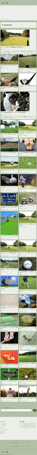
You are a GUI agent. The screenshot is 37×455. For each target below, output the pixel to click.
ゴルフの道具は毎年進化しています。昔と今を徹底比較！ (13, 112)
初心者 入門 (6, 155)
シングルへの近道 (7, 238)
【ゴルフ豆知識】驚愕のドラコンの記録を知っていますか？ (27, 272)
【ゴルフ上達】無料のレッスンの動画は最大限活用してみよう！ (27, 189)
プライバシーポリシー (22, 446)
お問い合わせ (28, 446)
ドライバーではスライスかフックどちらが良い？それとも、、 (9, 66)
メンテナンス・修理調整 (26, 71)
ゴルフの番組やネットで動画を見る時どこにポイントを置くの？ (27, 133)
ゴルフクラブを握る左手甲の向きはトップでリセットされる (27, 427)
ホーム (1, 19)
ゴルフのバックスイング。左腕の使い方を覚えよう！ (9, 253)
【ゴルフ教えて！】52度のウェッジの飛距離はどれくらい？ (27, 364)
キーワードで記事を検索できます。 (6, 407)
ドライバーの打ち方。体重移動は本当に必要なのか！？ (13, 47)
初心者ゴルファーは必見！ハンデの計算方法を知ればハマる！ (9, 269)
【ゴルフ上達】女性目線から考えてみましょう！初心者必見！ (9, 170)
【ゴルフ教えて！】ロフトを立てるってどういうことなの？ (9, 187)
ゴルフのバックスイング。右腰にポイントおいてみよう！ (27, 253)
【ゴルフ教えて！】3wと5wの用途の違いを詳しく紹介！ (9, 381)
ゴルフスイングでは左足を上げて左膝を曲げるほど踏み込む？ (28, 425)
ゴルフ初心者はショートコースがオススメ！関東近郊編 (9, 328)
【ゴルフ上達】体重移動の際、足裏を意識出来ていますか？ (27, 153)
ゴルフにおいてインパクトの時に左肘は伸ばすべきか (9, 398)
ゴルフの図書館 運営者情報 (14, 446)
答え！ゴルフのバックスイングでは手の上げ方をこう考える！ (27, 225)
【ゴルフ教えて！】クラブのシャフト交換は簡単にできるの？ (27, 347)
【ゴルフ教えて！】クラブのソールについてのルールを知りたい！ (9, 308)
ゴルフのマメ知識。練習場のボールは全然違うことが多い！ (9, 134)
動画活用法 (24, 135)
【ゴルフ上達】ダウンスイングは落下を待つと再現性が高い (27, 291)
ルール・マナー (7, 90)
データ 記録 (6, 68)
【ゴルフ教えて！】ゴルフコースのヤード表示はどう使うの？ (9, 207)
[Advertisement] (18, 11)
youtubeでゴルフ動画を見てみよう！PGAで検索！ (9, 364)
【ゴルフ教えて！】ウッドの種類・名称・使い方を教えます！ (27, 86)
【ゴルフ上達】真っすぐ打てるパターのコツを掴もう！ (9, 236)
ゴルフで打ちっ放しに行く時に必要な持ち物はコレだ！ (9, 153)
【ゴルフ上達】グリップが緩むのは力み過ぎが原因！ (9, 345)
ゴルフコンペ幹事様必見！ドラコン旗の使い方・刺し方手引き (9, 288)
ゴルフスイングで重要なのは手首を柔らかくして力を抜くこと (28, 424)
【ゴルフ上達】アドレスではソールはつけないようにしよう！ (27, 381)
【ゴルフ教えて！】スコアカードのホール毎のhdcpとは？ (26, 206)
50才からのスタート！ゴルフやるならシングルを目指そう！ (27, 398)
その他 (1, 427)
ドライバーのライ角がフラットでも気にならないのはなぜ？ (27, 423)
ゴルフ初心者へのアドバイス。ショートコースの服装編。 (27, 328)
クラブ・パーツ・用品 (26, 88)
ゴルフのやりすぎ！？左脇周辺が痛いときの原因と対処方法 (27, 426)
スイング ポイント (25, 155)
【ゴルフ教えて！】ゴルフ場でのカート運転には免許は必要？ (9, 88)
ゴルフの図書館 (6, 454)
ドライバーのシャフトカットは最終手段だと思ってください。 (27, 69)
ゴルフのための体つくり (4, 424)
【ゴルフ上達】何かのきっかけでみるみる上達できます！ (27, 170)
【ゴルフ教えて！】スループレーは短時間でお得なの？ (27, 309)
